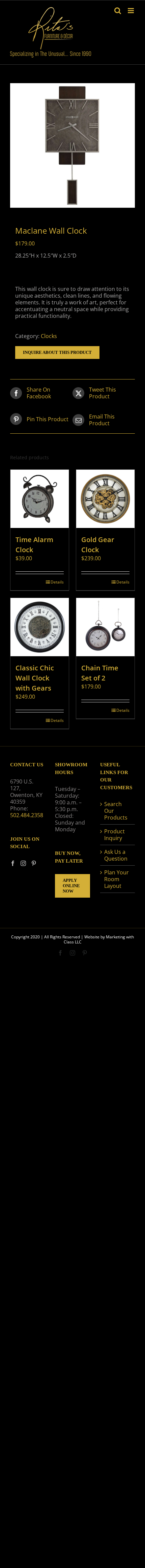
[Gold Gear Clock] (105, 499)
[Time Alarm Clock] (39, 499)
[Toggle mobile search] (117, 10)
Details (57, 582)
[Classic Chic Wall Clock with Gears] (39, 627)
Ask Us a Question (115, 855)
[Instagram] (23, 863)
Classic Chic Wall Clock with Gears (35, 678)
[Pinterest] (33, 863)
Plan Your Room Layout (116, 879)
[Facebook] (13, 863)
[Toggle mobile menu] (131, 10)
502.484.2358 (26, 815)
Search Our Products (115, 811)
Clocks (49, 336)
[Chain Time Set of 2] (105, 627)
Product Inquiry (114, 834)
